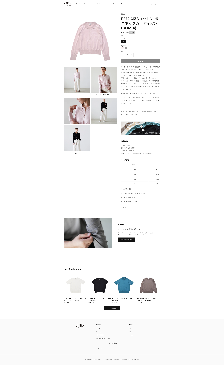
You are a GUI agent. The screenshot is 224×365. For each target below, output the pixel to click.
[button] (151, 4)
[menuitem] (78, 4)
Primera (98, 332)
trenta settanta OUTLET (103, 338)
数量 (122, 51)
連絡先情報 (122, 359)
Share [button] (125, 207)
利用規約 (116, 359)
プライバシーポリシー (107, 359)
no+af (123, 13)
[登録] (126, 348)
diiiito (90, 359)
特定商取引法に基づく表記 (132, 359)
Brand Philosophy (126, 239)
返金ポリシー (97, 359)
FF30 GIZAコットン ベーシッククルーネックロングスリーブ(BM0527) (148, 299)
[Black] (126, 48)
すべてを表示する (112, 308)
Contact (131, 335)
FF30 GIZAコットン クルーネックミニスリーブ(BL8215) (99, 299)
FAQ (130, 332)
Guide (130, 329)
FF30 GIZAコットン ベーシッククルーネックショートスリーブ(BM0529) (75, 299)
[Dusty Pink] (122, 48)
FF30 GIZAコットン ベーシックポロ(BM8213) (122, 299)
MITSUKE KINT (100, 335)
